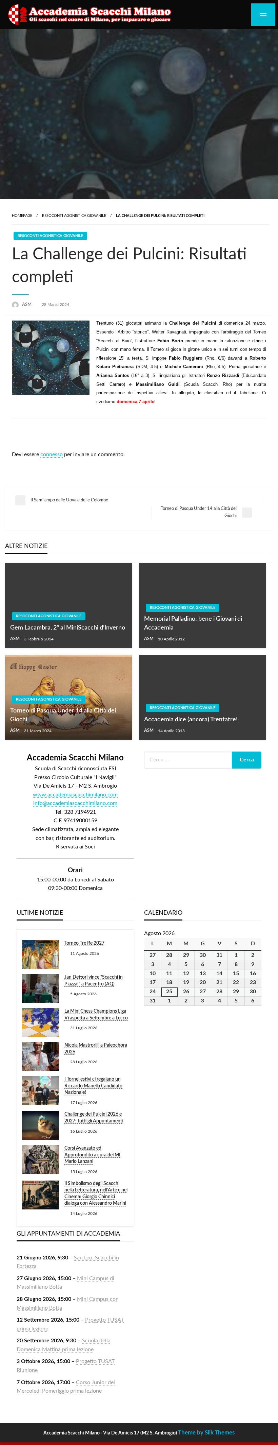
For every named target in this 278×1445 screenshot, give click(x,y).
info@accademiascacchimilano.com (75, 803)
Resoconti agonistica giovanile (74, 216)
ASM (27, 305)
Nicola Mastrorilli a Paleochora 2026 (95, 1048)
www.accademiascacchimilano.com (75, 794)
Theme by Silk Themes (206, 1432)
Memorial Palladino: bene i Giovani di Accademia (193, 623)
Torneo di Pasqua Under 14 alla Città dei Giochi (63, 715)
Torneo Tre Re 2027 (84, 943)
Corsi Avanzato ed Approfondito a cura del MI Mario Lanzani (92, 1155)
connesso (51, 454)
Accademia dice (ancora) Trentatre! (191, 720)
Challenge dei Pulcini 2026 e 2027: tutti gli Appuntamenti (93, 1117)
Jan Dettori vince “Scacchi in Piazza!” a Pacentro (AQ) (93, 980)
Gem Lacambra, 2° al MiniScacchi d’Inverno (67, 628)
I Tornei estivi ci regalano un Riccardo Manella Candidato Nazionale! (93, 1086)
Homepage (22, 216)
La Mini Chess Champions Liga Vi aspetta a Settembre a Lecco (96, 1014)
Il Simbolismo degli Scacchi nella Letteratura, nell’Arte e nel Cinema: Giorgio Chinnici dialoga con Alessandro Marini (95, 1193)
